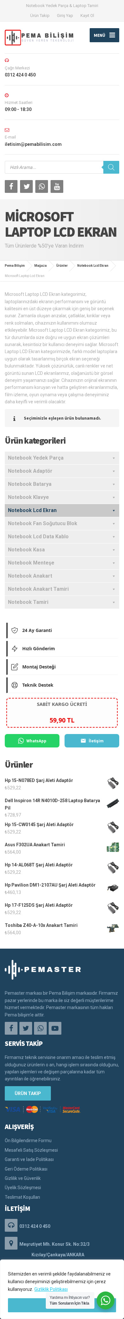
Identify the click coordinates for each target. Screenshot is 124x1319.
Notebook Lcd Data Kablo (38, 536)
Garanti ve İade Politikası (29, 1159)
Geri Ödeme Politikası (26, 1169)
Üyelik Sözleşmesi (23, 1187)
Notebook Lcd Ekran (32, 510)
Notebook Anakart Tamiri (38, 589)
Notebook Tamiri (28, 602)
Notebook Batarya (30, 484)
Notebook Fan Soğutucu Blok (42, 523)
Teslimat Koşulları (22, 1197)
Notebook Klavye (28, 497)
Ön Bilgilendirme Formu (28, 1140)
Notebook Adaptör (30, 471)
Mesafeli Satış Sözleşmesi (31, 1150)
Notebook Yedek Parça (36, 458)
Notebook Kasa (26, 550)
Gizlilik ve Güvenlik (23, 1178)
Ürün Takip (40, 15)
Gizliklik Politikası (51, 1289)
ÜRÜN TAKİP (28, 1093)
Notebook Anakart (30, 576)
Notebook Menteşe (31, 563)
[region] (62, 1289)
